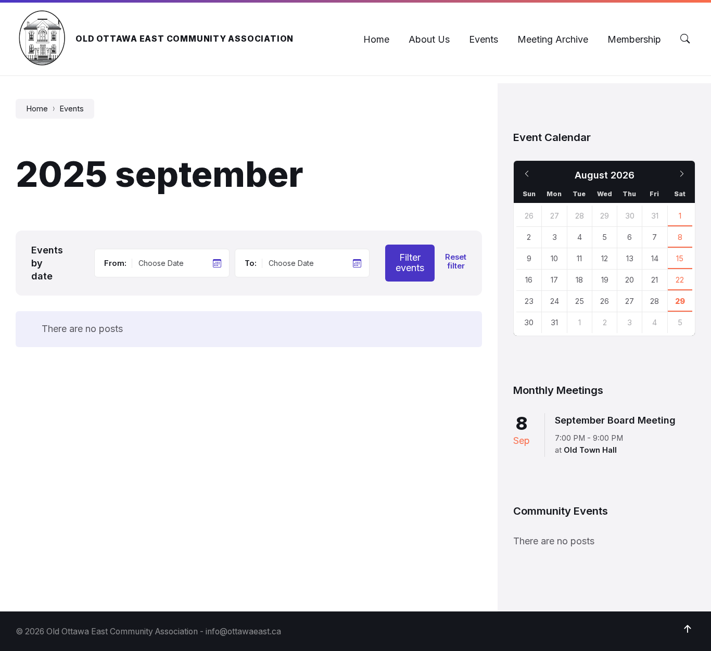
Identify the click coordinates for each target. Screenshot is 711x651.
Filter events (410, 263)
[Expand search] (685, 39)
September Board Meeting (615, 420)
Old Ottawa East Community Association (184, 39)
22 (680, 280)
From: (115, 263)
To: (251, 263)
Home (37, 108)
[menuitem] (376, 39)
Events (71, 108)
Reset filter (455, 262)
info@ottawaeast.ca (243, 631)
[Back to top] (687, 629)
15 (679, 258)
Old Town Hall (590, 450)
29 (680, 301)
